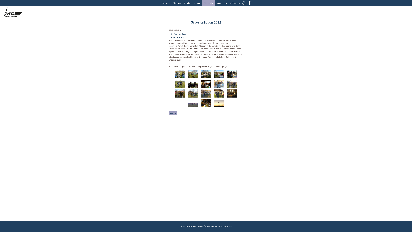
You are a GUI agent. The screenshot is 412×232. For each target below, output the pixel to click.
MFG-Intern (235, 3)
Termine (187, 3)
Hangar (197, 3)
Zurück (173, 113)
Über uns (177, 3)
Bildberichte (209, 3)
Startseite (166, 3)
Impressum (222, 3)
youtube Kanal (244, 3)
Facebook (249, 3)
